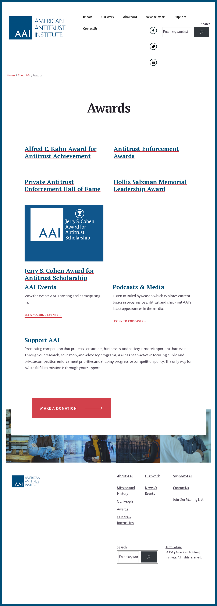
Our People (125, 501)
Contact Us (181, 488)
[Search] (201, 32)
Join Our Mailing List (188, 500)
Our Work (152, 476)
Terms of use (174, 547)
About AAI (125, 476)
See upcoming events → (43, 315)
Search (205, 24)
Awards (122, 509)
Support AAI (182, 476)
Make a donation (58, 409)
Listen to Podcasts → (130, 321)
